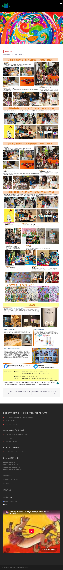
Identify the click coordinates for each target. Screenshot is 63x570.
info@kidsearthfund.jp (11, 424)
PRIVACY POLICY (7, 476)
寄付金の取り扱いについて (10, 479)
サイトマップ (7, 483)
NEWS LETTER (10, 47)
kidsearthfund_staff (20, 54)
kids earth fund (15, 567)
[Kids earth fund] (6, 5)
